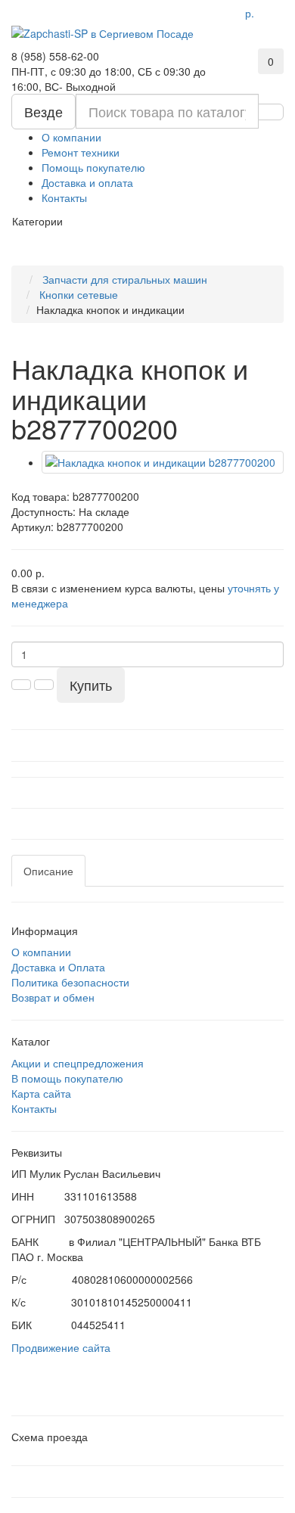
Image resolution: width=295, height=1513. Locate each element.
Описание (48, 870)
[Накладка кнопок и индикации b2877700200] (163, 462)
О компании (71, 136)
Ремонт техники (81, 152)
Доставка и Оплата (58, 966)
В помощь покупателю (67, 1078)
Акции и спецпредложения (77, 1062)
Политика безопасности (70, 982)
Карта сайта (41, 1093)
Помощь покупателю (93, 167)
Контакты (64, 197)
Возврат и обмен (53, 997)
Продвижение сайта (60, 1347)
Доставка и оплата (87, 182)
